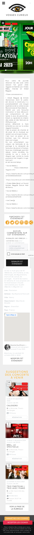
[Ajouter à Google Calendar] (22, 222)
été (19, 389)
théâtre (15, 425)
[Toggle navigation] (3, 3)
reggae (14, 24)
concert (7, 24)
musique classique (21, 469)
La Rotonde (12, 408)
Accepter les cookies (18, 522)
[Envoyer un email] (26, 222)
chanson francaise (21, 386)
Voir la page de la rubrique (17, 508)
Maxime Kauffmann (17, 345)
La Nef (10, 491)
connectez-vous (12, 241)
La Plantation (11, 57)
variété (15, 389)
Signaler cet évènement (17, 263)
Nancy (7, 59)
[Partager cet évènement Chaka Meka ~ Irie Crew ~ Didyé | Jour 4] (31, 222)
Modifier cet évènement (17, 360)
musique (24, 389)
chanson (18, 428)
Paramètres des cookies (17, 518)
